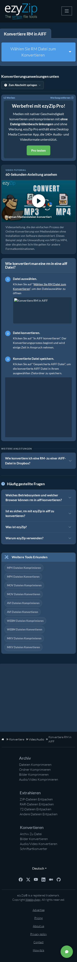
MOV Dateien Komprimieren (24, 585)
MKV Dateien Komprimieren (24, 638)
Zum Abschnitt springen (23, 85)
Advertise (39, 910)
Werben (11, 97)
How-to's (38, 950)
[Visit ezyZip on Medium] (51, 879)
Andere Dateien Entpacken (38, 814)
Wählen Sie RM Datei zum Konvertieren (33, 52)
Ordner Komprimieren (35, 769)
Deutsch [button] (37, 868)
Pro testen (38, 150)
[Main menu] (66, 10)
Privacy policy (38, 934)
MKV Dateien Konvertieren (23, 647)
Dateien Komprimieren (35, 765)
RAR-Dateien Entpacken (37, 804)
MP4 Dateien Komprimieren (24, 567)
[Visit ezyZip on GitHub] (59, 879)
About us (38, 926)
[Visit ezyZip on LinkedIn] (43, 879)
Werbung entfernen (60, 97)
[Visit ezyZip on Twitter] (28, 879)
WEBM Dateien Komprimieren (25, 620)
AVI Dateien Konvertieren (22, 612)
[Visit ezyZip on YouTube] (36, 879)
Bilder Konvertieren (34, 839)
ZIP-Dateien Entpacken (36, 799)
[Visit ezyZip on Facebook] (21, 879)
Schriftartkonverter (33, 849)
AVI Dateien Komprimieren (23, 603)
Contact (38, 942)
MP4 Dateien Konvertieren (23, 576)
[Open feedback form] (67, 951)
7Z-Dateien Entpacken (35, 809)
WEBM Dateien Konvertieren (24, 629)
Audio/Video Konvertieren (38, 844)
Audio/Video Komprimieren (38, 779)
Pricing (38, 918)
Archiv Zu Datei (31, 834)
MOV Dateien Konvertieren (23, 594)
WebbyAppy (32, 899)
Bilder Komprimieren (34, 774)
